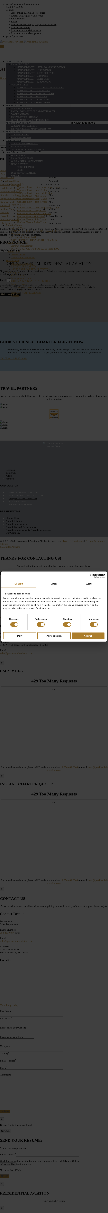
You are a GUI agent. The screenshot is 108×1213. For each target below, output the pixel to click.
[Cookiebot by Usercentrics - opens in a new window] (92, 576)
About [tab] (89, 584)
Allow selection (54, 635)
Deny (19, 635)
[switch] (41, 624)
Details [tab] (54, 584)
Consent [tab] (18, 584)
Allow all (88, 635)
